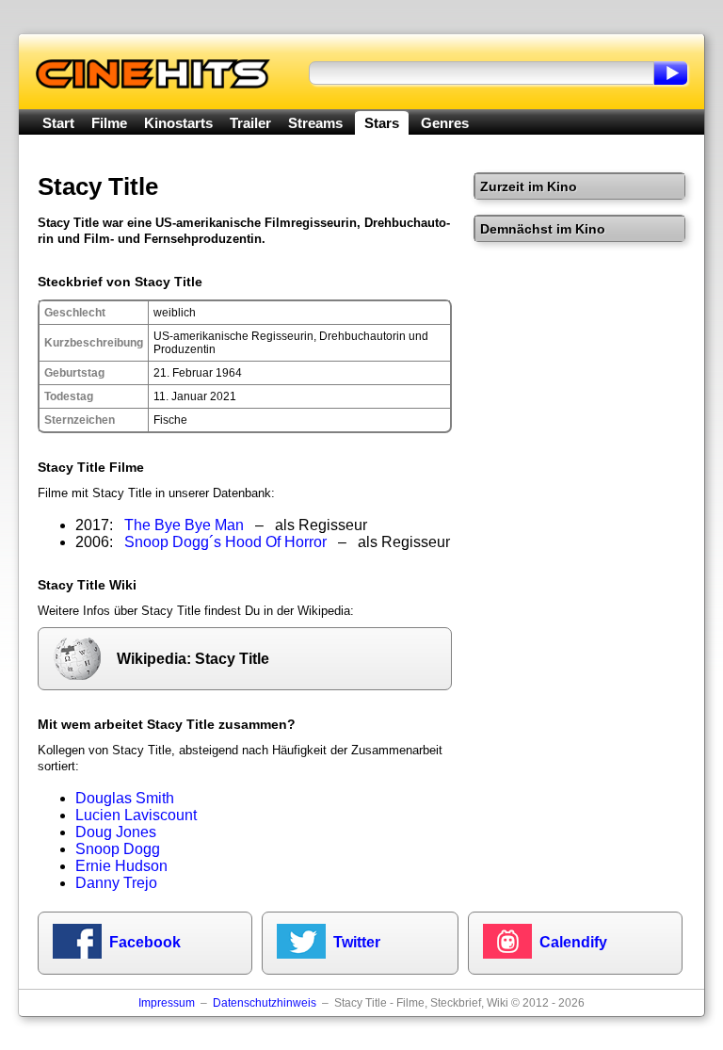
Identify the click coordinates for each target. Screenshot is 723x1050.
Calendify (573, 942)
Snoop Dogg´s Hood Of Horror (225, 542)
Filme (109, 123)
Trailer (250, 123)
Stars (381, 123)
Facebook (145, 942)
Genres (445, 123)
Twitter (356, 942)
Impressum (166, 1003)
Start (58, 123)
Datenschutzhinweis (264, 1003)
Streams (315, 123)
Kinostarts (178, 123)
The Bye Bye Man (184, 525)
